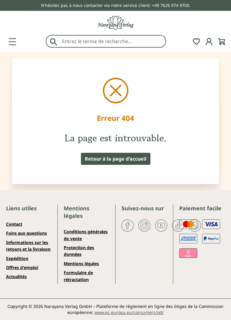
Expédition (17, 258)
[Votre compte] (209, 41)
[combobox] (112, 41)
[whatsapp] (195, 225)
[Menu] (12, 41)
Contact (14, 224)
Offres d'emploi (22, 267)
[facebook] (128, 225)
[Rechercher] (54, 41)
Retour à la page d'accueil (115, 158)
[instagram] (144, 225)
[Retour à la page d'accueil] (115, 23)
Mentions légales (81, 263)
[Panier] (221, 41)
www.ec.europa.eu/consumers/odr (129, 312)
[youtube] (161, 225)
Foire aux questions (26, 233)
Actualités (16, 276)
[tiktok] (178, 225)
